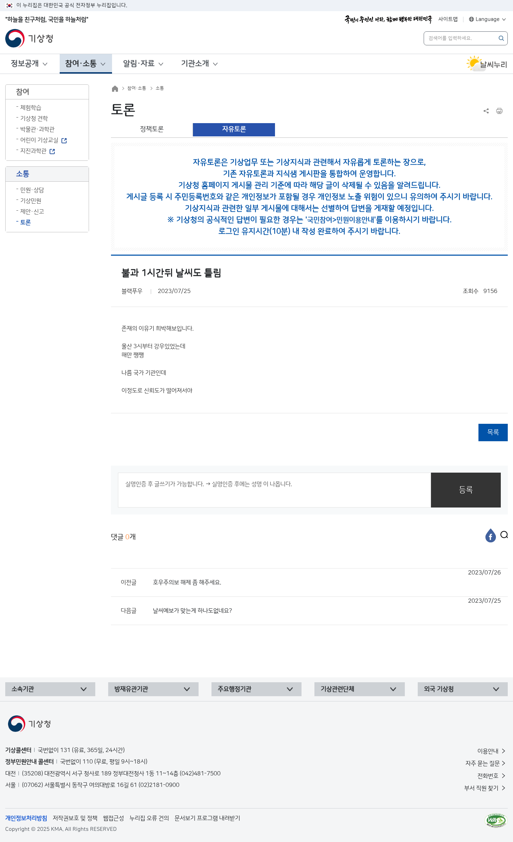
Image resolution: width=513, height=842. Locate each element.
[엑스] (502, 535)
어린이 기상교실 (39, 140)
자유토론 (234, 129)
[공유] (486, 111)
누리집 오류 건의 (149, 818)
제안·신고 (32, 212)
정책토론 (152, 129)
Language (487, 19)
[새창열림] (487, 64)
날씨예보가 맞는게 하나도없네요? (327, 606)
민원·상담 (32, 190)
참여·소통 (81, 63)
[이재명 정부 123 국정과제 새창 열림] (388, 19)
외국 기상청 (439, 689)
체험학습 (30, 108)
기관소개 (195, 63)
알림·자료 (139, 63)
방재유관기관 (131, 689)
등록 (466, 490)
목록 (493, 432)
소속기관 (23, 689)
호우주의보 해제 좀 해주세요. (327, 578)
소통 (160, 88)
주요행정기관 (234, 689)
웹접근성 (113, 818)
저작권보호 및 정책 (75, 818)
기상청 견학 (34, 118)
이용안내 (488, 751)
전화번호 (488, 776)
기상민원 (30, 201)
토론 (25, 222)
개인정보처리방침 (26, 818)
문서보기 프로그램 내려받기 (207, 818)
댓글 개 (123, 537)
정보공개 (25, 63)
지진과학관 (33, 151)
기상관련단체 (337, 689)
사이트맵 (448, 19)
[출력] (499, 111)
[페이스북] (490, 535)
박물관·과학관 (37, 129)
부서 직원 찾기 (482, 788)
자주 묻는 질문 (483, 763)
